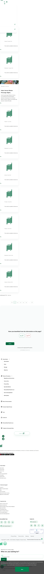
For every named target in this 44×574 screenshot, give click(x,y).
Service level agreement (3, 473)
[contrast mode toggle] (1, 522)
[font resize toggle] (5, 522)
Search (3, 559)
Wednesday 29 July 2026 (5, 86)
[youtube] (31, 525)
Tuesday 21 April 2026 (7, 228)
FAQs (0, 490)
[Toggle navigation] (4, 4)
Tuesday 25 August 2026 (8, 41)
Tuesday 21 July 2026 (7, 121)
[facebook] (38, 525)
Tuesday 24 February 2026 (8, 282)
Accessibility (2, 475)
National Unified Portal (3, 505)
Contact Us (1, 487)
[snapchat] (42, 525)
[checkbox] (21, 335)
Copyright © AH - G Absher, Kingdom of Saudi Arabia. (13, 539)
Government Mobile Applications (5, 513)
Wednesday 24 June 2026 (8, 148)
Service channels (2, 491)
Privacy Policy (2, 469)
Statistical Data (2, 476)
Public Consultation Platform (4, 510)
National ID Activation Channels (4, 493)
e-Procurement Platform (3, 512)
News (1, 472)
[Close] (2, 1)
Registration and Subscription (4, 494)
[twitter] (35, 525)
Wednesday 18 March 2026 (8, 255)
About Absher (2, 468)
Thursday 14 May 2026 (8, 201)
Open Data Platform (3, 507)
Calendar (32, 536)
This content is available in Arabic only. (11, 46)
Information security (3, 478)
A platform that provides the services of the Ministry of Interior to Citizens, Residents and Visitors (19, 450)
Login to (20, 433)
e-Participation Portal (3, 509)
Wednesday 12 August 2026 (8, 68)
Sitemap (27, 536)
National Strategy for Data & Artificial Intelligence (7, 506)
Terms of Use (2, 470)
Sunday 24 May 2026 (7, 175)
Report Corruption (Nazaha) (4, 488)
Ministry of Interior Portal (4, 503)
